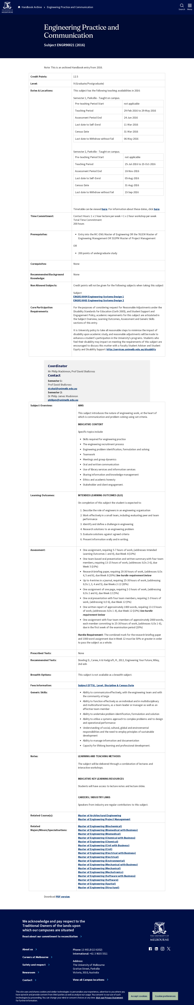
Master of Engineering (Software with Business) (107, 876)
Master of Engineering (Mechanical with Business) (108, 864)
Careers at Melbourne (35, 957)
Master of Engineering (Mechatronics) (100, 872)
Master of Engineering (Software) (98, 880)
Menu (189, 9)
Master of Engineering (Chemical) (98, 841)
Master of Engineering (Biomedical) (99, 834)
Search (182, 9)
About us (27, 949)
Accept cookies (139, 996)
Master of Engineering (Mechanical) (99, 868)
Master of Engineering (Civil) (95, 849)
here (104, 209)
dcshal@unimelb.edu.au (62, 388)
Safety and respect (34, 964)
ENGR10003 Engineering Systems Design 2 (98, 300)
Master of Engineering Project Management (104, 819)
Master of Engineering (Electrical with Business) (107, 853)
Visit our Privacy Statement (109, 997)
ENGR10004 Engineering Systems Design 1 (98, 296)
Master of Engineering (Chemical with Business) (106, 838)
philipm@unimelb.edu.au (63, 400)
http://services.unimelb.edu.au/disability (131, 349)
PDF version (63, 896)
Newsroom (28, 972)
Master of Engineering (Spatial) (97, 883)
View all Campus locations (88, 979)
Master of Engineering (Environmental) (101, 860)
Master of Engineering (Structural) (98, 887)
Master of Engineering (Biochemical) (100, 826)
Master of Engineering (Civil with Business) (103, 845)
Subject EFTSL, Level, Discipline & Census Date (106, 685)
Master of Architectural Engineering (99, 815)
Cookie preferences (165, 996)
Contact (27, 980)
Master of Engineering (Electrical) (98, 857)
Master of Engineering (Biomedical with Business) (108, 830)
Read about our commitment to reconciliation (50, 936)
